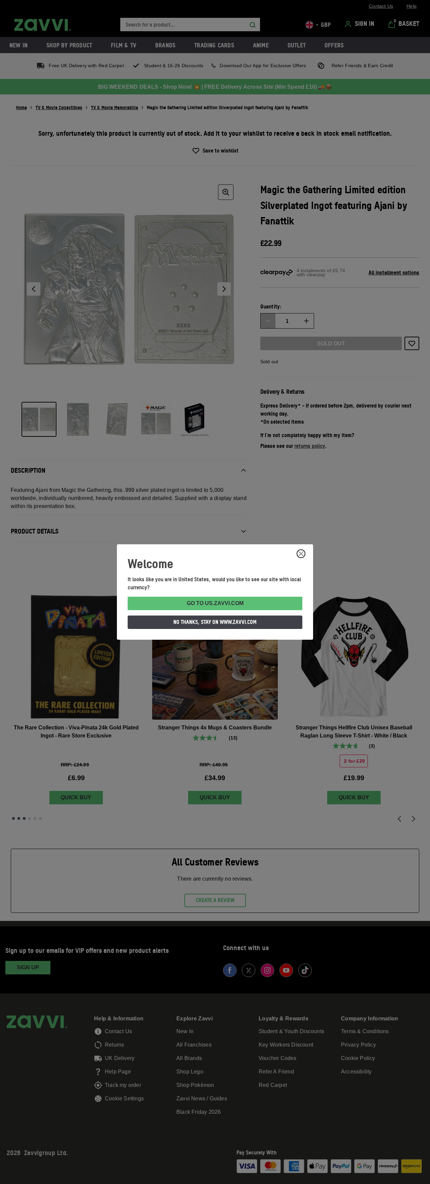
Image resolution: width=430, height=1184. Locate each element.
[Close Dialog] (301, 554)
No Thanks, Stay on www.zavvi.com (215, 622)
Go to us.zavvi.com (215, 603)
